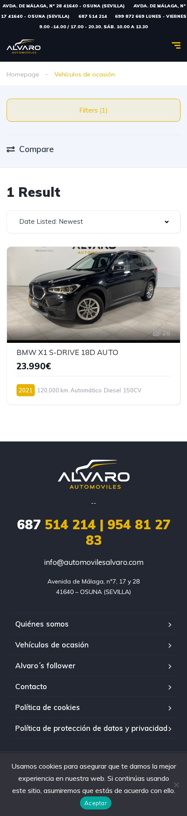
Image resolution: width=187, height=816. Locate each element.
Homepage (23, 74)
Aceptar (95, 802)
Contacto (31, 686)
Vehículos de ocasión (52, 644)
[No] (176, 784)
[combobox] (93, 221)
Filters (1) (93, 110)
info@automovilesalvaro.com (94, 562)
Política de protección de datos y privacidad (91, 728)
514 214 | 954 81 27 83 (93, 532)
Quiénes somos (42, 623)
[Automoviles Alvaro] (23, 46)
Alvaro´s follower (45, 665)
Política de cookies (47, 707)
